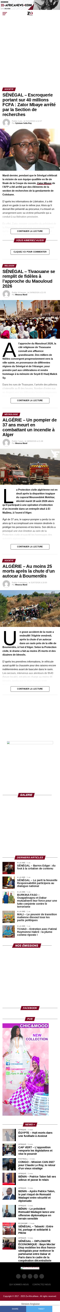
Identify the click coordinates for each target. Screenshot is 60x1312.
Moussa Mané (21, 295)
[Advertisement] (30, 56)
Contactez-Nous (41, 1284)
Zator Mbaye (44, 183)
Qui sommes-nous (19, 1284)
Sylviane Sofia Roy (23, 123)
